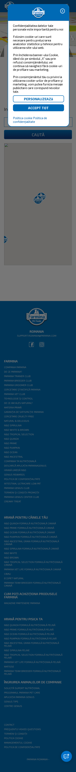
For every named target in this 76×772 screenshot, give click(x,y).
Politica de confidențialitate (30, 119)
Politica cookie (22, 118)
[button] (66, 756)
